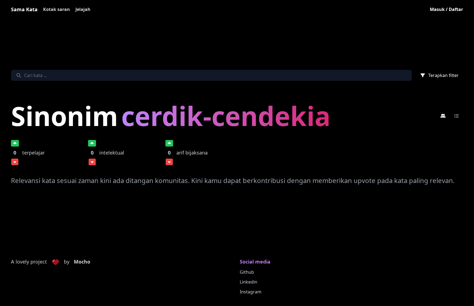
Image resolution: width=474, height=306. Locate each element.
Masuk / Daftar (446, 9)
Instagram (250, 292)
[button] (55, 261)
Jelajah (83, 9)
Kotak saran (56, 9)
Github (247, 272)
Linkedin (248, 282)
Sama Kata (24, 9)
